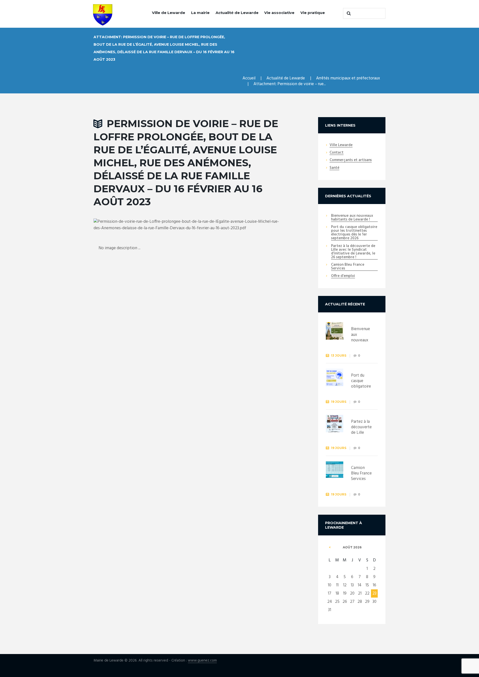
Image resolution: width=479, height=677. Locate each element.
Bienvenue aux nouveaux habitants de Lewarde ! (352, 218)
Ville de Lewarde (168, 12)
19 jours (338, 402)
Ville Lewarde (341, 145)
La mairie (200, 12)
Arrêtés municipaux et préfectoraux (348, 78)
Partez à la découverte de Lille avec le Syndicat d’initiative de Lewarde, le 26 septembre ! (353, 251)
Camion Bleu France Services (347, 267)
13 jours (338, 355)
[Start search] (348, 13)
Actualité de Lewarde (237, 12)
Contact (337, 153)
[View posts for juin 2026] (330, 547)
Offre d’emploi (343, 276)
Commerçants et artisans (351, 160)
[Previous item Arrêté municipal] (142, 225)
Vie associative (279, 12)
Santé (334, 168)
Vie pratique (312, 12)
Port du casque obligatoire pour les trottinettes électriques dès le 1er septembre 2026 (354, 232)
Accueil (248, 78)
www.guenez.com (202, 661)
